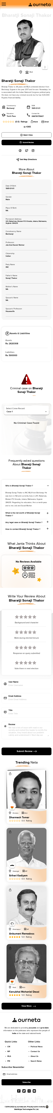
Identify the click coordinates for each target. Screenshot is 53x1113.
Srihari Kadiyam (18, 875)
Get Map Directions (28, 159)
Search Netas (36, 1061)
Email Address (14, 696)
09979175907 (38, 116)
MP (8, 1051)
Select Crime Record (15, 408)
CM (8, 1047)
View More (26, 1006)
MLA (9, 1056)
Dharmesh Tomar (19, 817)
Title (10, 710)
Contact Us (35, 1051)
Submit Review (28, 142)
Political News (37, 1047)
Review (11, 724)
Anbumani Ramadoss (21, 933)
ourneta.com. (22, 1107)
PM (8, 1061)
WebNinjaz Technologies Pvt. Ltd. (26, 1109)
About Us (34, 1056)
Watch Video (28, 135)
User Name (13, 682)
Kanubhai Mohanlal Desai (24, 992)
